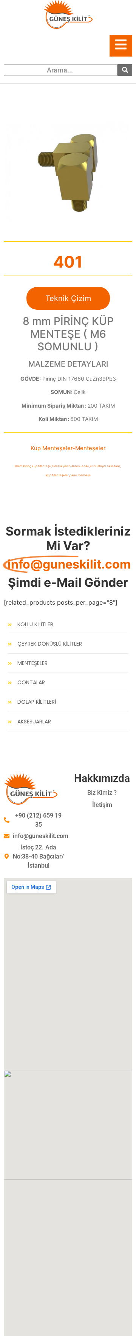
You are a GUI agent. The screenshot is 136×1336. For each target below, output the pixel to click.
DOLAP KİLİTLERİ (36, 702)
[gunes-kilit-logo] (68, 14)
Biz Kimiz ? (102, 792)
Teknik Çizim (68, 298)
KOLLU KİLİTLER (35, 624)
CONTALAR (31, 683)
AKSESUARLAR (34, 722)
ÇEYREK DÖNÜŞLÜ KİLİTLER (49, 644)
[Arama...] (124, 70)
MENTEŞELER (32, 663)
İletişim (102, 804)
